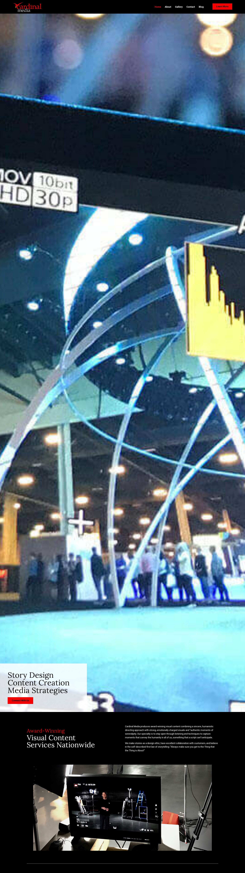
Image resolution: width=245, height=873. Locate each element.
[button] (222, 6)
